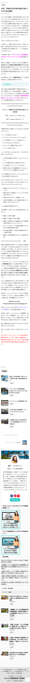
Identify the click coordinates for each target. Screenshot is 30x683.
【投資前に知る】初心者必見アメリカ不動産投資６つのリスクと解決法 (18, 422)
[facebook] (11, 495)
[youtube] (18, 495)
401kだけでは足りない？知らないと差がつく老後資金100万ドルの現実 (14, 561)
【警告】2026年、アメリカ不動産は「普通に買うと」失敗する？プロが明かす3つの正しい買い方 (15, 572)
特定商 (12, 673)
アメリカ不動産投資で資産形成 (15, 678)
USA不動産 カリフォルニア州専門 (15, 676)
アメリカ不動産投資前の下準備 (20, 669)
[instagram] (15, 495)
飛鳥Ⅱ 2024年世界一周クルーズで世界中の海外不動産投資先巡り (18, 378)
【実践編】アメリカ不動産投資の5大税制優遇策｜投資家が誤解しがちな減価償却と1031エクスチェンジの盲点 (14, 566)
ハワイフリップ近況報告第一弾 (18, 401)
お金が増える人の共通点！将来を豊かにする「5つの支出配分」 (15, 583)
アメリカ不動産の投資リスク (18, 671)
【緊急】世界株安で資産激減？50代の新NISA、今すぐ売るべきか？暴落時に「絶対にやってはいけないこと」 (14, 577)
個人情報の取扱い (19, 673)
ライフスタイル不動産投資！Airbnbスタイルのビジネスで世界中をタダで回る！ (18, 391)
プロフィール (15, 500)
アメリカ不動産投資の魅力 (7, 669)
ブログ (3, 367)
